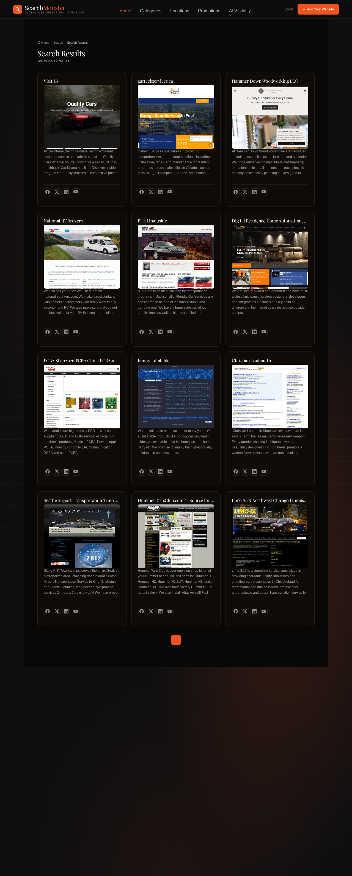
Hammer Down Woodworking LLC (265, 81)
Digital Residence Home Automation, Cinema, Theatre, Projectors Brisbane (270, 221)
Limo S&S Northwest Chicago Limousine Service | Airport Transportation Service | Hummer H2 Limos (270, 500)
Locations (179, 11)
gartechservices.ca (155, 81)
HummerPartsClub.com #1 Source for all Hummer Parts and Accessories (176, 500)
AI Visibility (240, 11)
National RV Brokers (63, 221)
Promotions (209, 11)
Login (289, 9)
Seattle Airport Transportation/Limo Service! (82, 500)
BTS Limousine (152, 221)
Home (125, 11)
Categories (150, 11)
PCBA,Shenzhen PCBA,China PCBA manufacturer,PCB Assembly (82, 360)
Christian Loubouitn (251, 360)
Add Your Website (320, 9)
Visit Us (51, 81)
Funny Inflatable (153, 360)
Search (58, 42)
